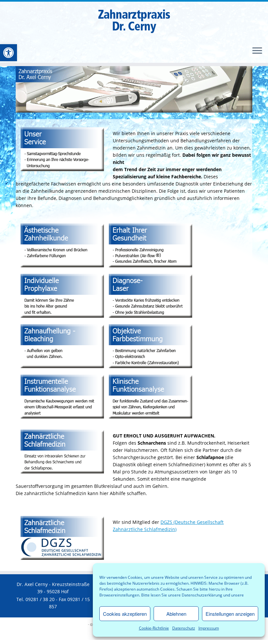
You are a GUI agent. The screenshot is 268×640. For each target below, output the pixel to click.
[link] (8, 52)
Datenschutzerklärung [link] (202, 595)
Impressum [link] (208, 628)
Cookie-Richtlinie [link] (154, 628)
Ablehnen (176, 613)
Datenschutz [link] (183, 628)
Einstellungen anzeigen (230, 613)
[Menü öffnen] (257, 51)
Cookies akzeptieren (125, 613)
